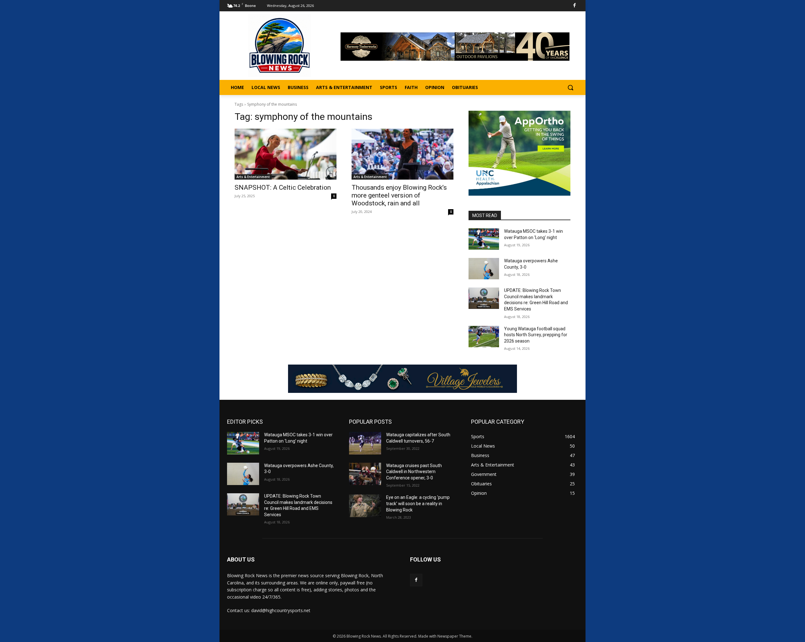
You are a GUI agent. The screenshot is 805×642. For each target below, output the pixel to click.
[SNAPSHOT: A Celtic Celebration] (285, 154)
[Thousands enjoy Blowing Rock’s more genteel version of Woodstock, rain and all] (402, 154)
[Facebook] (574, 5)
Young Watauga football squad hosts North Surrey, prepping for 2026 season (535, 334)
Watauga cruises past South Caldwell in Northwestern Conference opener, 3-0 (414, 471)
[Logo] (279, 45)
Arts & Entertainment (253, 177)
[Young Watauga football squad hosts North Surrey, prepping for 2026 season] (484, 336)
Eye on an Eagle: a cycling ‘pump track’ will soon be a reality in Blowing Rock (418, 503)
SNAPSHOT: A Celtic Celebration (283, 187)
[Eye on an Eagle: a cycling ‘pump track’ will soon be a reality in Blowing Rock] (365, 505)
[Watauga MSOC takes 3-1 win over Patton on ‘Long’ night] (484, 239)
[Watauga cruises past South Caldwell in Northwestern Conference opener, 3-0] (365, 474)
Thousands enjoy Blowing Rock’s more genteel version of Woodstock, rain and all (399, 195)
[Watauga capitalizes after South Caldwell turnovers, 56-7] (365, 443)
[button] (570, 87)
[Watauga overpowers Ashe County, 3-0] (484, 268)
